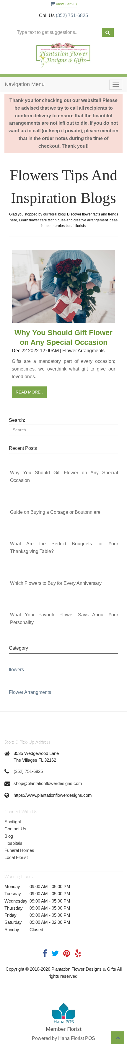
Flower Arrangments (30, 692)
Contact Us (15, 828)
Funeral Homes (19, 850)
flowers (16, 669)
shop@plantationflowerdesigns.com (48, 783)
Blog (8, 836)
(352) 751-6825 (72, 15)
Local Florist (16, 857)
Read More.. (29, 392)
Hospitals (13, 843)
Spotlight (12, 821)
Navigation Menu (25, 84)
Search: (17, 420)
